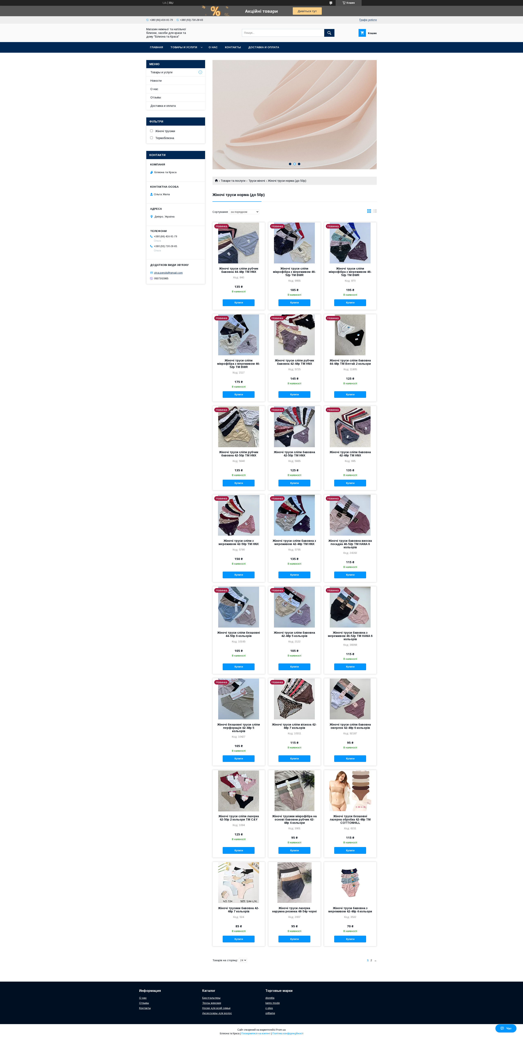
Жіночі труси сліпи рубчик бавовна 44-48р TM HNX (238, 270)
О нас (213, 47)
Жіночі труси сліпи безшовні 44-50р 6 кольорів (238, 634)
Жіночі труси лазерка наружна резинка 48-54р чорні (294, 909)
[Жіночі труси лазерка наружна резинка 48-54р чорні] (294, 882)
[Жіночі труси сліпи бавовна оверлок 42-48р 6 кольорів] (350, 698)
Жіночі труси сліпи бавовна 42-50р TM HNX (294, 453)
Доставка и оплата (263, 47)
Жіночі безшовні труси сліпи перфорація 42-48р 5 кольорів (238, 728)
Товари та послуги (233, 180)
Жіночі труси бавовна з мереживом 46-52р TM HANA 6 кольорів (350, 636)
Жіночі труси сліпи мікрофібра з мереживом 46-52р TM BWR (294, 272)
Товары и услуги (183, 47)
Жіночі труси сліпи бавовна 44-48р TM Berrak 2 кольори (350, 362)
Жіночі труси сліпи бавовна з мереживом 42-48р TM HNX (294, 542)
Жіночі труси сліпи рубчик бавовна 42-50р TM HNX (238, 453)
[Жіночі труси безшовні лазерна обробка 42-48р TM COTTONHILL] (350, 790)
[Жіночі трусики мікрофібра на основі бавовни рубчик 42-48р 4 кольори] (294, 790)
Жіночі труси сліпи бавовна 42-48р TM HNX (350, 453)
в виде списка (375, 212)
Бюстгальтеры (211, 997)
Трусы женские (211, 1002)
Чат (509, 1028)
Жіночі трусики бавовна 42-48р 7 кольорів (238, 909)
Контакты (233, 47)
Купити (239, 302)
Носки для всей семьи (216, 1008)
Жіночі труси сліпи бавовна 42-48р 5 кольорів (294, 634)
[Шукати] (329, 33)
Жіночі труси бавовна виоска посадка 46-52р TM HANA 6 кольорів (350, 544)
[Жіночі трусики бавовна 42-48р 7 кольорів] (239, 882)
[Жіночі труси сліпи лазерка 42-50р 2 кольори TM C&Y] (239, 790)
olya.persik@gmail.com (168, 272)
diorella (269, 997)
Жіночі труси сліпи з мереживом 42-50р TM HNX (239, 542)
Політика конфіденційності (287, 1033)
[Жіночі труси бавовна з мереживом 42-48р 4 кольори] (350, 882)
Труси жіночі (256, 180)
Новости (156, 80)
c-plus (269, 1008)
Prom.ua (281, 1029)
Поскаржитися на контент (255, 1033)
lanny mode (272, 1002)
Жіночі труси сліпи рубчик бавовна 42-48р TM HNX (294, 362)
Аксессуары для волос (217, 1013)
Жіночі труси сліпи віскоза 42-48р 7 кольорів (294, 726)
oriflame (270, 1013)
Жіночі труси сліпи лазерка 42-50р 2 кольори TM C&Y (239, 818)
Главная (156, 47)
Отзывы (155, 97)
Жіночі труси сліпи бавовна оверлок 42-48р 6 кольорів (350, 726)
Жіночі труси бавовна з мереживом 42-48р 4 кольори (350, 909)
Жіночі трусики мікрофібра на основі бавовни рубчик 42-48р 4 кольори (294, 819)
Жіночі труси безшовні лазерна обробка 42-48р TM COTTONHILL (350, 819)
